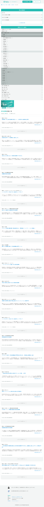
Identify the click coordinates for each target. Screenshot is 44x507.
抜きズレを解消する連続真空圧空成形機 (9, 210)
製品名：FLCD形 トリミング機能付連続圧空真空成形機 (10, 408)
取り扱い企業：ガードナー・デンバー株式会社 (8, 200)
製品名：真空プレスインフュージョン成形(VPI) (9, 299)
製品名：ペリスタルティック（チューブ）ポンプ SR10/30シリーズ (11, 190)
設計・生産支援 (5, 95)
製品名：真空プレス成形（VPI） (6, 136)
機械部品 (4, 31)
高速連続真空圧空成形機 (6, 337)
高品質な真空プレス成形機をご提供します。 (10, 137)
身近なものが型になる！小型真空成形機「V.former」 (12, 155)
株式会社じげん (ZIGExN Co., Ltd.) (17, 496)
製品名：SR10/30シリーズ (6, 317)
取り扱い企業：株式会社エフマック (7, 363)
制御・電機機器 (5, 92)
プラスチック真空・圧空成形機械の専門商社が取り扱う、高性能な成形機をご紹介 (18, 355)
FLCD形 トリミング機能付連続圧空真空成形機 (11, 409)
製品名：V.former (4, 118)
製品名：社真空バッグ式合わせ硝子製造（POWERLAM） (10, 463)
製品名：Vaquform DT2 (5, 281)
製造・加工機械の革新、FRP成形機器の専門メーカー (12, 246)
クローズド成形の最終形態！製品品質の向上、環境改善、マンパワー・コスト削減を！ (18, 228)
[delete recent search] (41, 14)
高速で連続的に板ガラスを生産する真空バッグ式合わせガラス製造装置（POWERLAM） (19, 465)
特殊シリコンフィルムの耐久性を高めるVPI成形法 (11, 391)
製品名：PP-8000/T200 (5, 371)
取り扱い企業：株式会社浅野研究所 (7, 218)
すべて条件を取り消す (22, 22)
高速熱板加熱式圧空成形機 (7, 427)
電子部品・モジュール (6, 29)
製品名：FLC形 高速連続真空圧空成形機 (8, 335)
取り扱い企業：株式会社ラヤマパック (7, 127)
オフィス (4, 99)
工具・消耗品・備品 (6, 94)
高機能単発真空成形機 (6, 173)
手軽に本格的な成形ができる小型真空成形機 (10, 282)
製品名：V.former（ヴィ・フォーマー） (8, 263)
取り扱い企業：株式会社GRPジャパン (7, 145)
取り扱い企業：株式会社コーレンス (7, 473)
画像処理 (4, 90)
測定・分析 (5, 89)
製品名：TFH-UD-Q (5, 444)
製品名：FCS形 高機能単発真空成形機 (7, 172)
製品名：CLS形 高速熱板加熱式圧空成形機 (8, 426)
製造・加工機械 (8, 4)
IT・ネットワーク (6, 97)
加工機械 (12, 4)
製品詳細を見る (38, 124)
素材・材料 (4, 87)
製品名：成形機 (4, 353)
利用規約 (9, 500)
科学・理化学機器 (5, 85)
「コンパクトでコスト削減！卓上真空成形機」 (11, 264)
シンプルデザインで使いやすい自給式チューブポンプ (12, 192)
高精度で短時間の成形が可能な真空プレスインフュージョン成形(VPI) (15, 300)
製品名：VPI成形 (4, 226)
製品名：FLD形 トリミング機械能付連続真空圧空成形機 (10, 208)
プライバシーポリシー (15, 500)
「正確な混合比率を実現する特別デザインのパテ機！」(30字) (14, 373)
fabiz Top (3, 4)
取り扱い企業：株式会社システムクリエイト (8, 290)
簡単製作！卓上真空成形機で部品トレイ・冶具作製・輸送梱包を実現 (15, 119)
